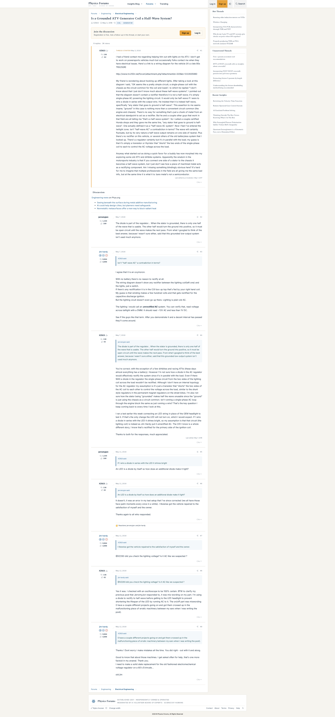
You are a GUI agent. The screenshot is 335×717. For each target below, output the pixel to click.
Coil (119, 23)
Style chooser (98, 708)
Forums (149, 4)
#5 (201, 452)
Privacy (231, 708)
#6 (201, 484)
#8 (201, 571)
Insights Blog (133, 4)
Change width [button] (114, 708)
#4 (201, 335)
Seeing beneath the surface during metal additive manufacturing (127, 202)
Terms (223, 708)
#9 (201, 627)
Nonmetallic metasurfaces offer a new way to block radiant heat (126, 208)
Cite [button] (198, 182)
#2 (201, 217)
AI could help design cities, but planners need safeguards (123, 205)
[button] (142, 4)
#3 (201, 252)
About (216, 708)
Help (238, 708)
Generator (128, 23)
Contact (209, 708)
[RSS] (243, 708)
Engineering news (100, 197)
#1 (201, 51)
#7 (201, 536)
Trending (164, 4)
